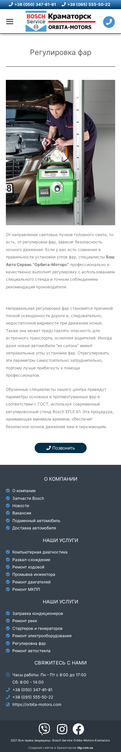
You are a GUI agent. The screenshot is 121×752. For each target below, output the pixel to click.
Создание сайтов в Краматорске (60, 747)
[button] (61, 448)
